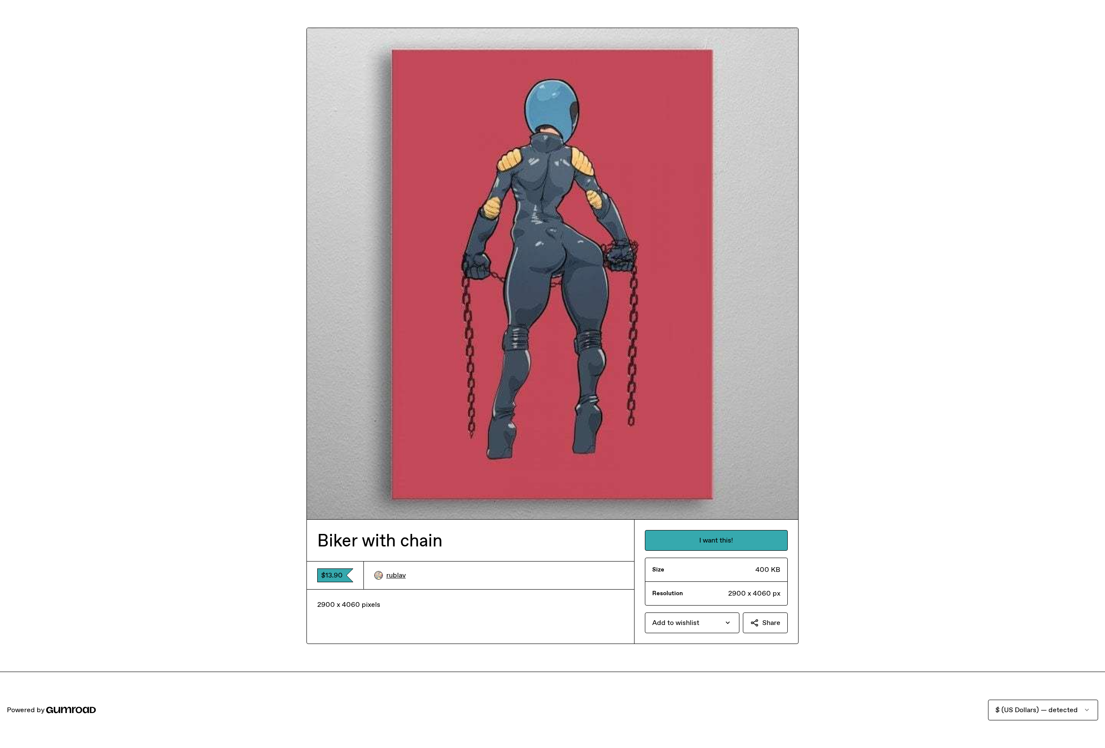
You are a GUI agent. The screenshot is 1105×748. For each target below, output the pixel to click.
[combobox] (692, 622)
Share (771, 623)
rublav (396, 575)
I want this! (716, 540)
